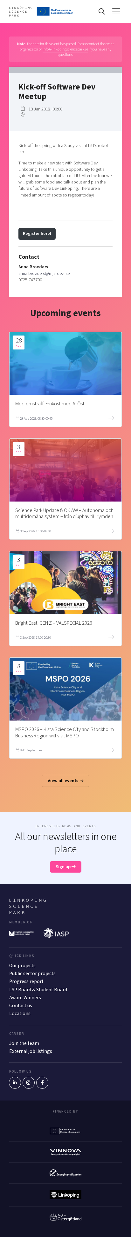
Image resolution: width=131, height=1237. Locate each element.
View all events (63, 780)
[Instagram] (28, 1082)
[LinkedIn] (15, 1082)
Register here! (37, 233)
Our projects (22, 965)
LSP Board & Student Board (38, 989)
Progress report (26, 981)
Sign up (64, 866)
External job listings (30, 1051)
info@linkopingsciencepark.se (65, 49)
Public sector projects (32, 973)
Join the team (24, 1043)
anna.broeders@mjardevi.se (44, 273)
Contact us (20, 1005)
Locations (20, 1013)
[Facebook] (42, 1082)
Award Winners (25, 997)
